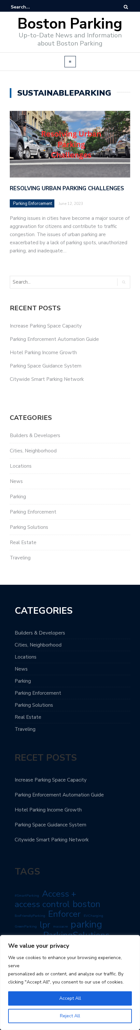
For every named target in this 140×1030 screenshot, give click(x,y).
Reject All (70, 1016)
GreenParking (26, 926)
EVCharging (93, 915)
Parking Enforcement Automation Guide (54, 339)
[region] (70, 982)
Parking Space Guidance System (45, 366)
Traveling (20, 558)
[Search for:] (30, 7)
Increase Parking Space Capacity (46, 326)
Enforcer (64, 914)
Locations (21, 466)
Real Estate (23, 542)
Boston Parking (70, 24)
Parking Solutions (29, 527)
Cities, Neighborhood (33, 451)
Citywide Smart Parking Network (47, 379)
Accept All (70, 998)
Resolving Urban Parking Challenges (67, 188)
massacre (60, 926)
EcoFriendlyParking (30, 915)
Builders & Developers (35, 435)
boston (86, 904)
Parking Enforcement (32, 204)
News (16, 481)
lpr (45, 925)
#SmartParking (27, 895)
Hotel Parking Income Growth (43, 352)
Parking (18, 496)
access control (42, 904)
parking (86, 924)
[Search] (126, 7)
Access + (59, 894)
